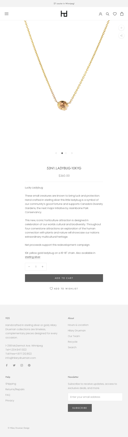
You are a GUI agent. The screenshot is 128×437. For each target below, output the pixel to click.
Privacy (9, 400)
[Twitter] (14, 365)
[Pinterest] (29, 365)
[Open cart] (121, 14)
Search (72, 347)
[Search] (107, 13)
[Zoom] (121, 27)
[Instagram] (21, 365)
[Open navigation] (6, 13)
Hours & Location (78, 325)
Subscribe (79, 407)
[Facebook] (6, 365)
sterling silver (32, 257)
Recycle (72, 342)
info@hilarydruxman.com (20, 358)
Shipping (10, 384)
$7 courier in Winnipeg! (64, 3)
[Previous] (56, 153)
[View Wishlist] (114, 13)
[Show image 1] (62, 153)
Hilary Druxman (77, 330)
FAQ (7, 395)
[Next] (71, 153)
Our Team (74, 336)
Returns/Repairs (15, 389)
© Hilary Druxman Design (19, 427)
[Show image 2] (66, 153)
